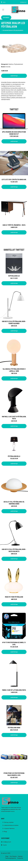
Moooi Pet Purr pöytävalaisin (14, 597)
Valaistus (10, 64)
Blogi (5, 831)
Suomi (4, 2)
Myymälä (6, 17)
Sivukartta (20, 858)
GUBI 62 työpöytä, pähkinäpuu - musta (14, 225)
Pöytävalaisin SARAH (14, 727)
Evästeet (20, 856)
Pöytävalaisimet (18, 64)
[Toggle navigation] (3, 9)
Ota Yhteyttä (13, 856)
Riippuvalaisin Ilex (14, 276)
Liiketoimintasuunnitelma (11, 825)
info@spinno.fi (23, 2)
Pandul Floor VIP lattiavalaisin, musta (14, 690)
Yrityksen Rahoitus (9, 828)
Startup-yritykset (9, 822)
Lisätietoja (14, 75)
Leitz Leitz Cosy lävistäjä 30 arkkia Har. (14, 179)
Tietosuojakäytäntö (10, 858)
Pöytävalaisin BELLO (14, 456)
